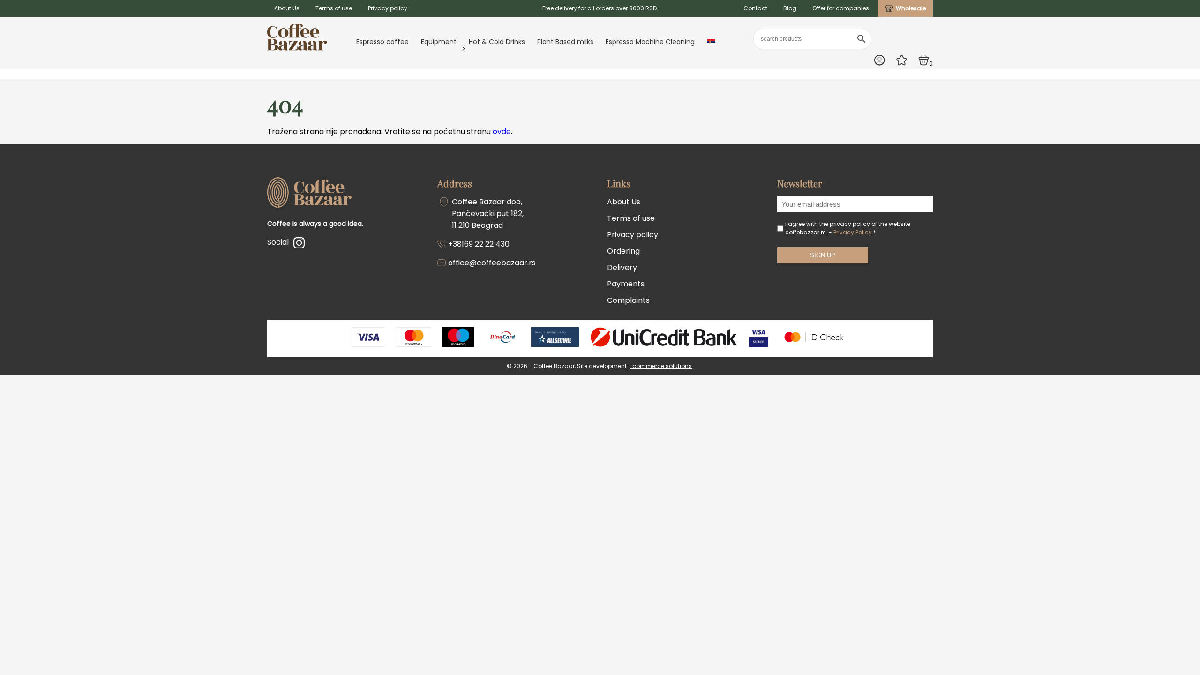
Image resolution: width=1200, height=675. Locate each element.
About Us (287, 8)
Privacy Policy (852, 232)
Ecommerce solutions (661, 366)
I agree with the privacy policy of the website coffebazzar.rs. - (847, 228)
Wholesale (911, 8)
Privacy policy (387, 8)
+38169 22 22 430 (479, 244)
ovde (502, 131)
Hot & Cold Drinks (497, 41)
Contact (755, 8)
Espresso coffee (382, 41)
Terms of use (333, 8)
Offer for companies (840, 8)
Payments (626, 283)
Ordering (623, 251)
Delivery (622, 267)
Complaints (628, 300)
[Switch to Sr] (711, 41)
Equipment (439, 41)
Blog (789, 8)
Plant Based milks (565, 41)
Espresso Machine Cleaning (650, 41)
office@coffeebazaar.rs (492, 262)
